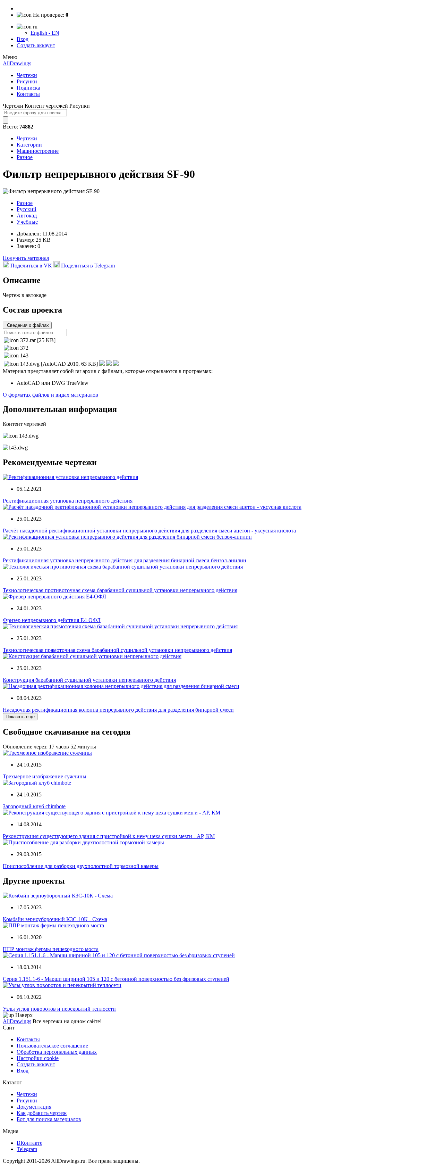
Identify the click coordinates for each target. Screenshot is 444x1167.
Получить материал (26, 258)
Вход (22, 39)
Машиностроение (38, 151)
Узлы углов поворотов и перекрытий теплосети (59, 1009)
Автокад (27, 215)
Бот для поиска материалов (49, 1119)
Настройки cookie (38, 1058)
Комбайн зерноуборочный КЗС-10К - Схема (55, 919)
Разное (25, 157)
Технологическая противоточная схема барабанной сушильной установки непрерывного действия (120, 590)
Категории (29, 145)
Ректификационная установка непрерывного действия (68, 501)
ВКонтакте (29, 1143)
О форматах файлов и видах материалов (50, 395)
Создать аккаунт (36, 45)
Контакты (28, 94)
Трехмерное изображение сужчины (44, 776)
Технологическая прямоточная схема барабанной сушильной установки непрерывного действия (117, 650)
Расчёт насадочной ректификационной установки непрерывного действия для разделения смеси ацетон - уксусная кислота (149, 530)
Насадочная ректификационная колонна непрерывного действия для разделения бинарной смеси (118, 710)
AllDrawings (17, 63)
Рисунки (27, 81)
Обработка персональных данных (57, 1052)
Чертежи (27, 75)
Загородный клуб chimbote (34, 806)
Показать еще (20, 716)
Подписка (28, 88)
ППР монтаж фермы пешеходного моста (51, 949)
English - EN (45, 33)
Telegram (27, 1149)
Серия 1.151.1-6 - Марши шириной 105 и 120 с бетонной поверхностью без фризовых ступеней (116, 979)
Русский (26, 209)
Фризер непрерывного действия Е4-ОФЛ (52, 620)
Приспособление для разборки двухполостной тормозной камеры (81, 866)
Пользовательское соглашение (52, 1046)
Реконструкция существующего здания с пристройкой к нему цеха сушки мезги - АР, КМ (109, 836)
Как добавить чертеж (42, 1113)
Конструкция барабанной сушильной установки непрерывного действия (89, 680)
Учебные (27, 222)
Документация (34, 1107)
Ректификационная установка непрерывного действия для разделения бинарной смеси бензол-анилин (124, 560)
